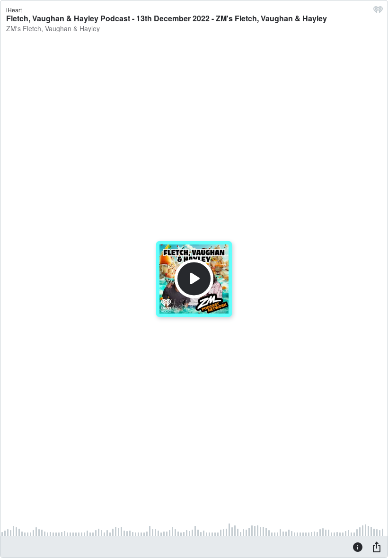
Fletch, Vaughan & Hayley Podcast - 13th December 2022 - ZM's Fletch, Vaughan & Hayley (166, 18)
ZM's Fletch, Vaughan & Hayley (53, 28)
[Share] (376, 546)
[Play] (194, 279)
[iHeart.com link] (378, 12)
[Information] (357, 546)
